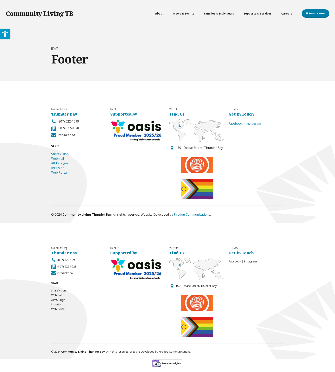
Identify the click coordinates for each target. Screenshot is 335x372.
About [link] (159, 13)
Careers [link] (286, 13)
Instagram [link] (253, 123)
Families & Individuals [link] (219, 13)
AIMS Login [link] (59, 163)
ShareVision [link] (60, 154)
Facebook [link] (236, 123)
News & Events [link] (183, 13)
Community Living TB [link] (39, 13)
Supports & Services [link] (258, 13)
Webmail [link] (57, 158)
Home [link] (54, 48)
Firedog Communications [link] (192, 214)
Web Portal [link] (59, 172)
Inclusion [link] (57, 168)
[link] (5, 34)
